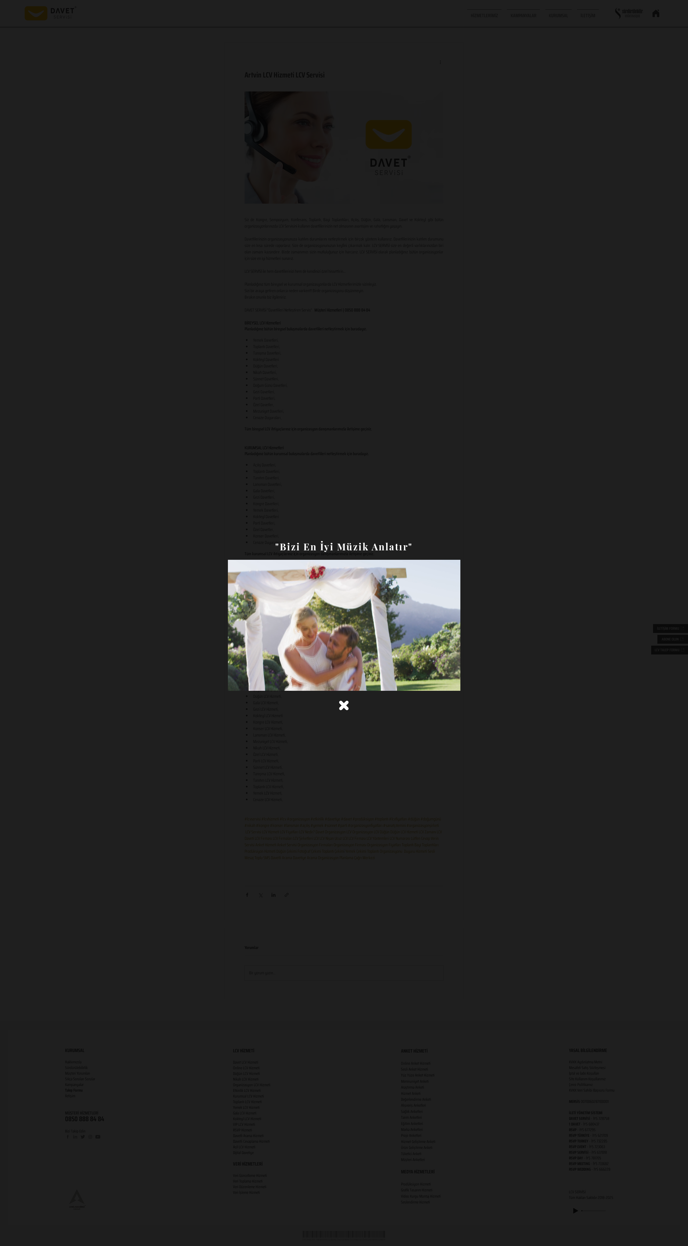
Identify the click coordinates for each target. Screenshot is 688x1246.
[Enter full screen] (453, 683)
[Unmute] (244, 683)
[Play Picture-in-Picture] (443, 683)
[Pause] (234, 683)
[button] (344, 705)
